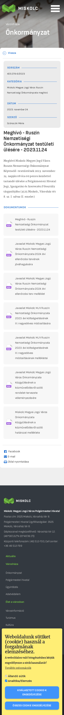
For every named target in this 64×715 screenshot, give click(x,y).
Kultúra (10, 625)
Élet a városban (15, 602)
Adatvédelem (13, 594)
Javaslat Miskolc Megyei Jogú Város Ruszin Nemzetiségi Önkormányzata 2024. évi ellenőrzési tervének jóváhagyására (33, 254)
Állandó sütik (17, 676)
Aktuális (11, 556)
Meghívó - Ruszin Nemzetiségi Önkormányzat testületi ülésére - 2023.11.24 (32, 224)
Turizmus (10, 618)
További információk (18, 668)
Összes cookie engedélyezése (32, 705)
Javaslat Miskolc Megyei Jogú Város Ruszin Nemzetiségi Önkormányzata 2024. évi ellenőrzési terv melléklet (33, 286)
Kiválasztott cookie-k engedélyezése (32, 692)
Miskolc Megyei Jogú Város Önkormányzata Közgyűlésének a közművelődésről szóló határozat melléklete (31, 422)
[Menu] (55, 8)
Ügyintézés (12, 587)
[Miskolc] (25, 8)
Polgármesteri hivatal (17, 580)
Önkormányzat (14, 573)
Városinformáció (15, 610)
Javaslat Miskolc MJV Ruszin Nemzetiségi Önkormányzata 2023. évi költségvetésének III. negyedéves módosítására (32, 316)
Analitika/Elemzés (20, 681)
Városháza (12, 564)
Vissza (12, 53)
